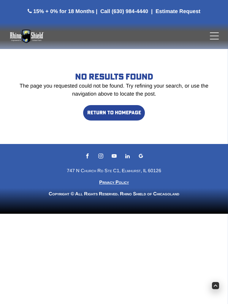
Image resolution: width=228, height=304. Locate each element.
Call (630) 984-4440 (124, 11)
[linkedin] (127, 156)
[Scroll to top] (215, 285)
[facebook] (87, 156)
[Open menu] (214, 35)
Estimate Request (178, 11)
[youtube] (114, 156)
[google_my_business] (141, 156)
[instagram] (100, 156)
